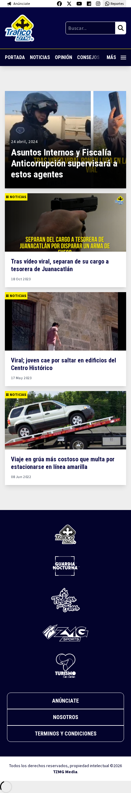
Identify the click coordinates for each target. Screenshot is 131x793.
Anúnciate (65, 700)
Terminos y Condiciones (66, 733)
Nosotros (65, 717)
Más (111, 57)
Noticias (40, 57)
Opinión (63, 57)
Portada (15, 57)
